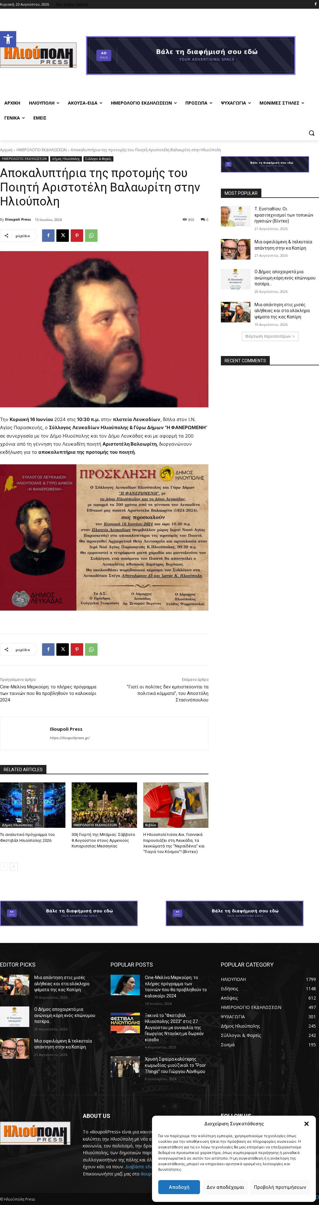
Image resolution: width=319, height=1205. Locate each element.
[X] (62, 235)
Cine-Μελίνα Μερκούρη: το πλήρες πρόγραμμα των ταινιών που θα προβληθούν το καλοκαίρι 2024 (48, 693)
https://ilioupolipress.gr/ (70, 738)
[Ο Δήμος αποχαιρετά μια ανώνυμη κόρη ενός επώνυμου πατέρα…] (235, 279)
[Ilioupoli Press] (25, 733)
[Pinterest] (77, 235)
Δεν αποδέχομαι (225, 1187)
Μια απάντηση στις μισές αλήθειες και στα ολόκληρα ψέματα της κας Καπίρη (282, 310)
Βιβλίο (150, 825)
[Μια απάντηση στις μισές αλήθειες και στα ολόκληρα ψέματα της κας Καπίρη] (235, 312)
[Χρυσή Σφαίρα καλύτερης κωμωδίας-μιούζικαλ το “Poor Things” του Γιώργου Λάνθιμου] (125, 1066)
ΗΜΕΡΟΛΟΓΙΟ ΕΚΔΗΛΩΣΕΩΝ (42, 149)
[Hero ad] (202, 57)
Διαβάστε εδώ (139, 1167)
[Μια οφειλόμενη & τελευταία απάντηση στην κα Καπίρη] (235, 249)
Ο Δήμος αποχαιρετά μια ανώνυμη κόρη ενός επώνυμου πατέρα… (285, 277)
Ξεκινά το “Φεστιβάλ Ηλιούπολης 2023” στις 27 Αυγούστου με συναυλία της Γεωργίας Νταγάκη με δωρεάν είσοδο (174, 1027)
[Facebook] (315, 4)
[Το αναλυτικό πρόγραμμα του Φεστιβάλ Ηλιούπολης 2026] (32, 805)
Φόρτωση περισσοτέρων (268, 336)
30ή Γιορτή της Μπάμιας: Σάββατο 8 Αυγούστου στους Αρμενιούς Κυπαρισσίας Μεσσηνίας (103, 840)
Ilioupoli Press (18, 219)
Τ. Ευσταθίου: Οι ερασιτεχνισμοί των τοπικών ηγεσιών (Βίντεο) (284, 214)
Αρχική (6, 149)
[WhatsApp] (91, 235)
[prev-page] (4, 867)
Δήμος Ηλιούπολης (66, 159)
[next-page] (14, 867)
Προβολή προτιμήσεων (280, 1187)
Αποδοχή (179, 1187)
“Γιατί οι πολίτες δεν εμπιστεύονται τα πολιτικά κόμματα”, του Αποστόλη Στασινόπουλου (167, 693)
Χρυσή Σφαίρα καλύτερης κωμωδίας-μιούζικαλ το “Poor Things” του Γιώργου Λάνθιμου (175, 1065)
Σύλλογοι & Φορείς (98, 159)
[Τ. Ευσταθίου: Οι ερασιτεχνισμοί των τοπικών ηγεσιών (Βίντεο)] (235, 216)
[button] (8, 39)
